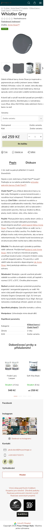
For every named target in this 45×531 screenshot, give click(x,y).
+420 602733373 (16, 455)
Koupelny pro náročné (15, 490)
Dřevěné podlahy (32, 490)
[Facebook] (5, 461)
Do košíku (22, 144)
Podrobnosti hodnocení (10, 21)
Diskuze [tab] (31, 162)
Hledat (22, 475)
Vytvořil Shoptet (24, 523)
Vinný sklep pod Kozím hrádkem (22, 488)
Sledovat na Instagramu (21, 438)
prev (2, 365)
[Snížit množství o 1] (29, 137)
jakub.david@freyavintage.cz (19, 450)
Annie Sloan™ (14, 25)
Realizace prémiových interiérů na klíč (22, 493)
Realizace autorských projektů (22, 495)
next (42, 365)
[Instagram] (10, 461)
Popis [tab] (12, 162)
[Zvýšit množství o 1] (41, 137)
